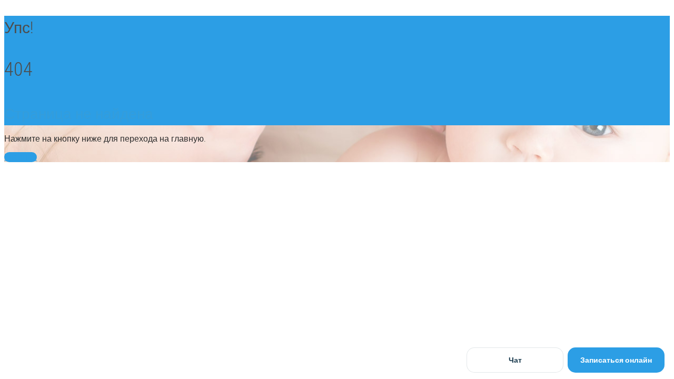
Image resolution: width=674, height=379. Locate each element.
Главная (20, 157)
